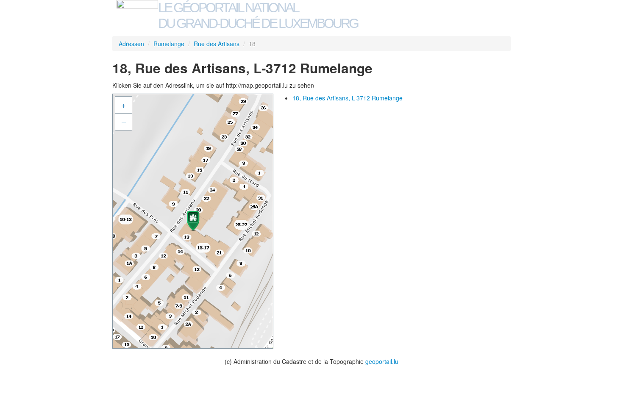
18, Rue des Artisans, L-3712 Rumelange (347, 98)
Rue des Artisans (216, 43)
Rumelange (168, 43)
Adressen (131, 43)
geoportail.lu (381, 361)
